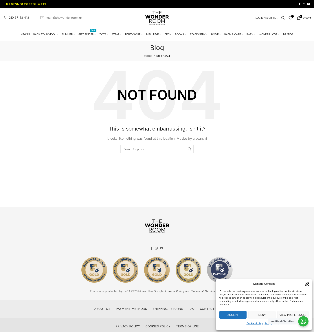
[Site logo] (157, 17)
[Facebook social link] (299, 3)
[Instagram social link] (304, 3)
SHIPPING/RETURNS (168, 309)
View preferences (292, 315)
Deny (262, 315)
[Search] (283, 17)
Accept (232, 315)
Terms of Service (203, 291)
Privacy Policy (174, 291)
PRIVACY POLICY (127, 326)
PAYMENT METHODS (131, 309)
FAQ (191, 309)
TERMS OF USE (187, 326)
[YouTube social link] (308, 3)
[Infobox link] (16, 17)
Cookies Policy (255, 323)
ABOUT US (102, 309)
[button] (307, 284)
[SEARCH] (189, 149)
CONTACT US (210, 309)
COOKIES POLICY (158, 326)
